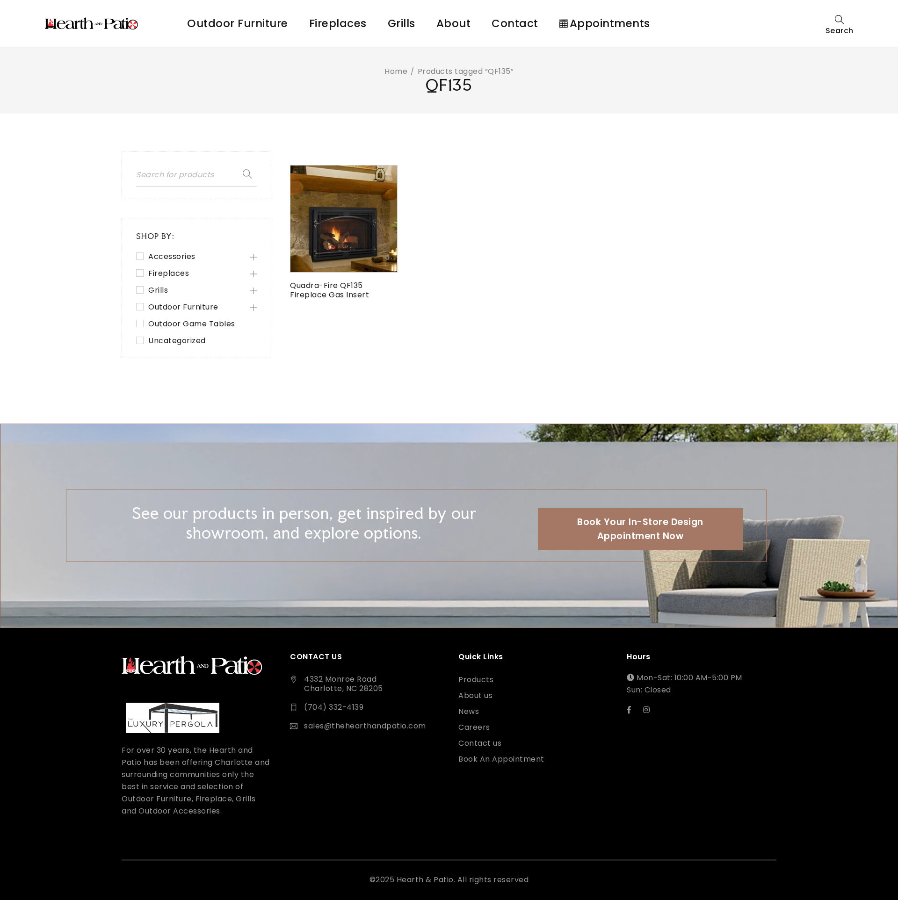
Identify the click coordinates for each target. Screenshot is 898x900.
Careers (474, 727)
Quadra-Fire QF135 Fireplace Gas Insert (329, 290)
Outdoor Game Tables (191, 324)
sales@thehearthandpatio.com (365, 725)
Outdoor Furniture (183, 307)
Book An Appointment (501, 759)
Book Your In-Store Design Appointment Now (640, 529)
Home (395, 71)
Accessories (172, 256)
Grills (158, 290)
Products (475, 680)
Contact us (479, 743)
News (468, 711)
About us (475, 696)
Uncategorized (177, 341)
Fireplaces (168, 273)
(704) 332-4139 (333, 707)
